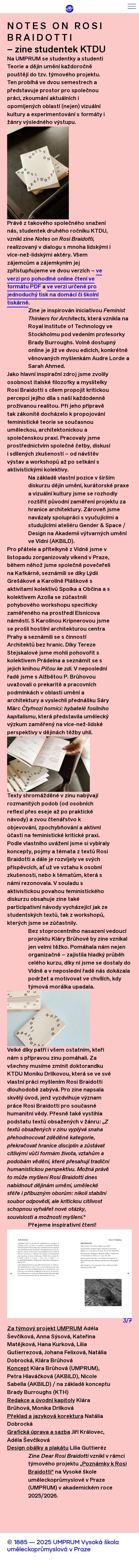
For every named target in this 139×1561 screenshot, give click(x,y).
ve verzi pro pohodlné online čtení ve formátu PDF (54, 278)
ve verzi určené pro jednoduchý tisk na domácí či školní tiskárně (53, 294)
